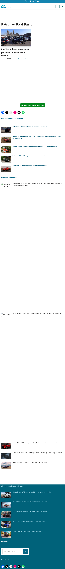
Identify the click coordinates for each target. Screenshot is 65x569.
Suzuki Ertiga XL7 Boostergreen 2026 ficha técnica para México (32, 492)
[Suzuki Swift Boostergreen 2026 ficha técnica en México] (6, 524)
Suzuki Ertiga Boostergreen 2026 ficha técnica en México (30, 511)
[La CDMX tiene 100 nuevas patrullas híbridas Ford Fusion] (16, 37)
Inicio (2, 19)
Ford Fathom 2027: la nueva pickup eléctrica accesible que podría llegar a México (37, 452)
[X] (6, 112)
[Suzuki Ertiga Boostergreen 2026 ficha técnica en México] (6, 515)
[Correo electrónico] (10, 112)
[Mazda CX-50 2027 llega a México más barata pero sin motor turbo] (6, 169)
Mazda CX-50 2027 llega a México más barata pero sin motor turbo (30, 165)
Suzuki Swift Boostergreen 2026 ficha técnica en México (29, 521)
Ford (24, 58)
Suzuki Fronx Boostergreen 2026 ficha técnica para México (30, 502)
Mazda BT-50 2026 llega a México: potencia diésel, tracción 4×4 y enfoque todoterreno (35, 146)
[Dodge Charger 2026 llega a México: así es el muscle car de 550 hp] (6, 130)
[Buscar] (62, 6)
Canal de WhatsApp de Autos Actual (32, 105)
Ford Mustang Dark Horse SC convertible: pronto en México (30, 462)
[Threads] (19, 112)
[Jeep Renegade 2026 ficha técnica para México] (6, 534)
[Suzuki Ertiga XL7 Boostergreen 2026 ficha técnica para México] (6, 495)
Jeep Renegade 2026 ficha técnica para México (27, 531)
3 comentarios (17, 58)
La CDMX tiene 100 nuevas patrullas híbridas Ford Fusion (15, 52)
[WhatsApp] (23, 112)
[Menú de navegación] (57, 6)
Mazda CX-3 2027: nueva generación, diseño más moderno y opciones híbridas (37, 443)
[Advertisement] (14, 88)
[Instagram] (15, 112)
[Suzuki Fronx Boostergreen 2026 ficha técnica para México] (6, 505)
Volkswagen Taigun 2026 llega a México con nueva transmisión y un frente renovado (35, 156)
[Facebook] (2, 112)
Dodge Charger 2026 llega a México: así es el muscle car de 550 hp (30, 126)
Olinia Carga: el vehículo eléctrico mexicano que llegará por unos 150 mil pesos (37, 313)
